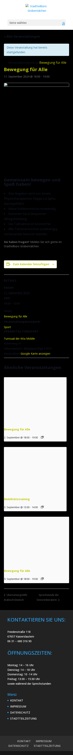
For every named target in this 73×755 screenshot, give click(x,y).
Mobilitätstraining (17, 499)
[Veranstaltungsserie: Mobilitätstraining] (42, 507)
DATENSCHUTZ (20, 712)
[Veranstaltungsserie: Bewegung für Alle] (42, 437)
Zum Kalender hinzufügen (31, 264)
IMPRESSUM (18, 706)
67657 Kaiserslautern (20, 636)
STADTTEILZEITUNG (23, 718)
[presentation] (35, 400)
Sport (7, 327)
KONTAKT (16, 700)
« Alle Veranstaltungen (22, 36)
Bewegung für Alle (15, 316)
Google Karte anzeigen (35, 353)
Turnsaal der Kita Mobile (19, 338)
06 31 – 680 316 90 (19, 641)
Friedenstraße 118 (19, 632)
